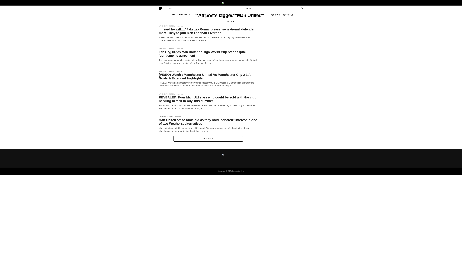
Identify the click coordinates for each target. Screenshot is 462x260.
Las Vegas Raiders (201, 15)
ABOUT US (275, 15)
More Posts (208, 139)
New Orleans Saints (181, 15)
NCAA (248, 9)
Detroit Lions (234, 15)
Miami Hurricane (257, 15)
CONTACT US (287, 15)
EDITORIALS (231, 21)
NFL (170, 9)
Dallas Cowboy (218, 15)
